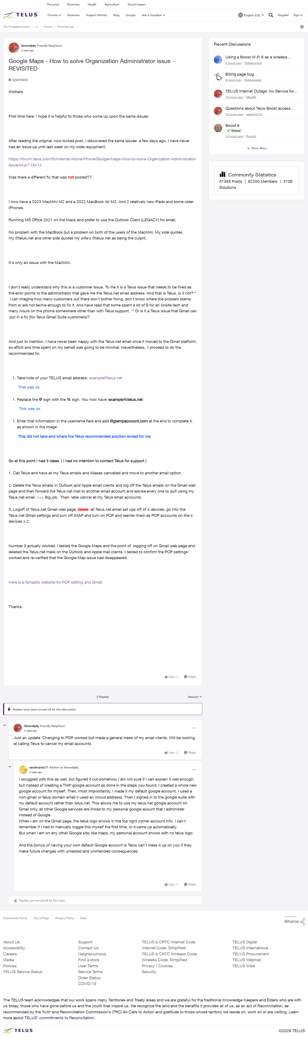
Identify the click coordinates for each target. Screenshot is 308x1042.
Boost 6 (232, 125)
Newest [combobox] (195, 697)
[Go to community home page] (21, 15)
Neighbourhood (92, 954)
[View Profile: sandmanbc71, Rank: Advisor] (23, 769)
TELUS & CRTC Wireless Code (169, 954)
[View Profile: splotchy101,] (218, 111)
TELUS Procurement (251, 954)
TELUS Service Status (22, 971)
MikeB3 (251, 97)
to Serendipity (69, 767)
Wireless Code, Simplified (164, 959)
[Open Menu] (302, 27)
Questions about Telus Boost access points (258, 108)
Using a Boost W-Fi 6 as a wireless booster (256, 57)
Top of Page (41, 918)
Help (83, 918)
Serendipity (28, 45)
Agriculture (112, 4)
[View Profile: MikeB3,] (218, 94)
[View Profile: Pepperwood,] (218, 59)
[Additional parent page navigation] (36, 27)
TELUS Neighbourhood (16, 26)
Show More (259, 148)
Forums (48, 26)
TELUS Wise (244, 966)
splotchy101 (254, 114)
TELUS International (250, 948)
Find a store (88, 959)
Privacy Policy (64, 918)
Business (73, 4)
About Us (11, 942)
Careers (10, 954)
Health (92, 4)
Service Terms (90, 971)
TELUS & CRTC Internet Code (168, 942)
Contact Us (88, 948)
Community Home (15, 918)
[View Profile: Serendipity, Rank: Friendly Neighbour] (14, 47)
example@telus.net (105, 378)
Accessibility (14, 948)
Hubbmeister (253, 80)
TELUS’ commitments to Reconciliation (59, 1017)
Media (8, 959)
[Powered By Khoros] (295, 920)
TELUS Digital (245, 942)
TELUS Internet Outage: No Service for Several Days (259, 91)
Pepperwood (253, 63)
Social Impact (137, 4)
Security (149, 971)
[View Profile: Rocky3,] (218, 128)
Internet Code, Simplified (163, 948)
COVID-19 (87, 983)
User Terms (88, 966)
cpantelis (20, 79)
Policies (10, 966)
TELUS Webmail (247, 959)
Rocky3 (251, 136)
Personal (53, 4)
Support (85, 942)
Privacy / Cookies (157, 966)
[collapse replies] (4, 725)
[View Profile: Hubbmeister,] (218, 77)
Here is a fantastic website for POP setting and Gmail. (56, 582)
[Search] (270, 15)
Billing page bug (239, 74)
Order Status (89, 977)
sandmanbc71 (38, 767)
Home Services (65, 26)
